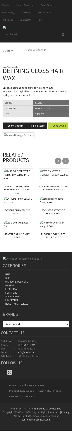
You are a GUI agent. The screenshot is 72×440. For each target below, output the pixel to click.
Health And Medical (16, 303)
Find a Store (38, 125)
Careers (13, 396)
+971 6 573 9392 (26, 345)
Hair (7, 274)
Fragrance (11, 300)
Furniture (11, 292)
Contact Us (25, 19)
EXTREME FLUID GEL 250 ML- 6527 (17, 212)
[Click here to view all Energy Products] (19, 135)
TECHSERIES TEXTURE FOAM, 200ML (53, 212)
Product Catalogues (21, 391)
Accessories (13, 296)
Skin (7, 278)
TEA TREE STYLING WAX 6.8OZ (17, 236)
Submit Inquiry (15, 125)
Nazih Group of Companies (46, 408)
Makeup (9, 285)
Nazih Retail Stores (49, 391)
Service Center (44, 12)
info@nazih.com (26, 352)
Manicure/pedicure (16, 281)
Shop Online (59, 125)
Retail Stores (46, 5)
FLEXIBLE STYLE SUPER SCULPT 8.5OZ (53, 236)
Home (12, 385)
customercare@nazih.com (36, 419)
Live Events (25, 12)
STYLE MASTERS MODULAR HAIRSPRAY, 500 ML (53, 188)
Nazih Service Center (32, 385)
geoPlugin (46, 423)
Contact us (29, 396)
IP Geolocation (28, 423)
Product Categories (24, 5)
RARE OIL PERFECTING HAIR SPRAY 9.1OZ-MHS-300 (17, 189)
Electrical (11, 289)
